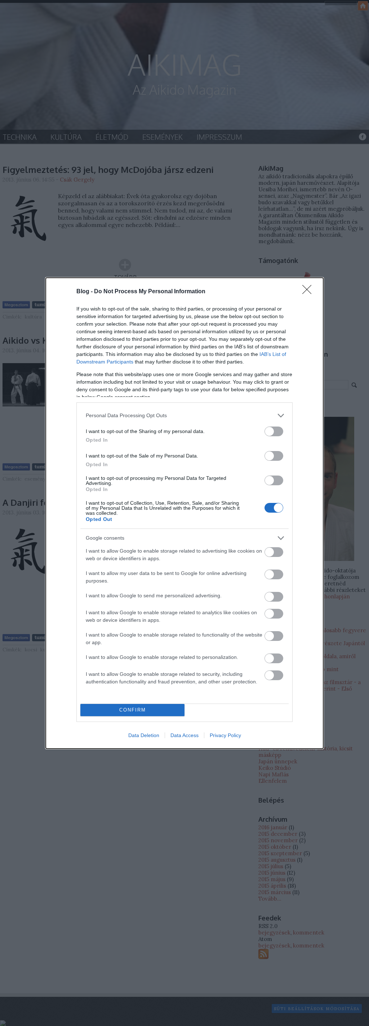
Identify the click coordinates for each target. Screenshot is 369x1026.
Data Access (184, 735)
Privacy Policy (225, 735)
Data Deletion (143, 735)
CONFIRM (132, 710)
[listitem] (184, 415)
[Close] (309, 292)
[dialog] (184, 513)
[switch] (273, 431)
